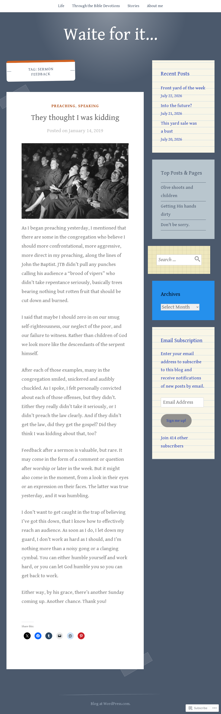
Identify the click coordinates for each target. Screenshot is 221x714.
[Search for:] (179, 260)
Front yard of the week (183, 88)
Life (61, 6)
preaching (63, 106)
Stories (133, 6)
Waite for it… (110, 35)
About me (155, 6)
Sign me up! (176, 420)
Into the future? (176, 105)
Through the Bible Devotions (96, 6)
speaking (88, 106)
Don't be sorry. (175, 224)
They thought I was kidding (75, 117)
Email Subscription (181, 340)
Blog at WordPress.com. (110, 704)
